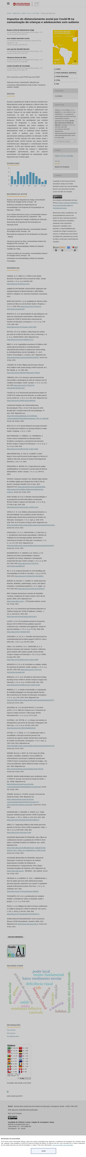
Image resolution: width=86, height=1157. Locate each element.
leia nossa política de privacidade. (63, 1145)
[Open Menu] (8, 3)
